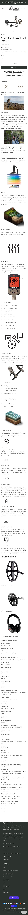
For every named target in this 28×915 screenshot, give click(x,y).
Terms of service (22, 910)
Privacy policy (9, 910)
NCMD (4, 867)
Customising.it (6, 880)
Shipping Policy (6, 886)
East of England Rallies (8, 873)
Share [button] (3, 812)
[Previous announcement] (2, 2)
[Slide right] (16, 31)
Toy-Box (4, 883)
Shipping (2, 49)
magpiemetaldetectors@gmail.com (12, 854)
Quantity (2, 55)
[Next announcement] (25, 2)
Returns (4, 889)
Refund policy (15, 910)
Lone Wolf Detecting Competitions (10, 870)
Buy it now (14, 67)
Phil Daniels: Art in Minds (8, 876)
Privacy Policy (6, 892)
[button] (2, 8)
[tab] (14, 77)
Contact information (11, 912)
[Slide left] (11, 31)
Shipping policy (19, 912)
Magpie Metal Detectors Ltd (11, 908)
